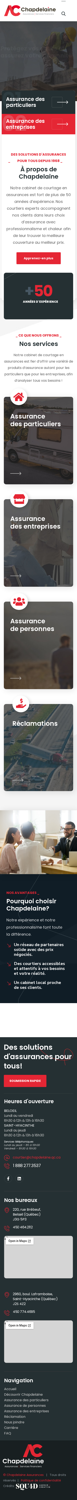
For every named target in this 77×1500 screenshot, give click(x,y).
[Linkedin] (19, 1178)
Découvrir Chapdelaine (23, 1394)
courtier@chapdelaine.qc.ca (37, 1157)
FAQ (7, 1433)
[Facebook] (8, 1178)
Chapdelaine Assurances (23, 1475)
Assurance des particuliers (26, 1400)
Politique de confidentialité (41, 1480)
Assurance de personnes (25, 1405)
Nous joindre (14, 1422)
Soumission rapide (23, 69)
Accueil (10, 1389)
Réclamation (14, 1416)
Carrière (11, 1428)
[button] (63, 13)
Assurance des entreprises (26, 1411)
